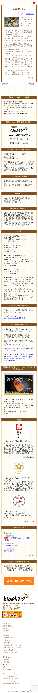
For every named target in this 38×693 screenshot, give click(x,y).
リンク (5, 667)
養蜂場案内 (7, 662)
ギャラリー (6, 664)
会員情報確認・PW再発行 (11, 683)
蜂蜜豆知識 (6, 635)
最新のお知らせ (7, 626)
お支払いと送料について (11, 676)
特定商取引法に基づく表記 (12, 678)
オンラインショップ (9, 674)
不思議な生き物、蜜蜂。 (11, 652)
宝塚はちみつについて (9, 657)
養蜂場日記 (30, 14)
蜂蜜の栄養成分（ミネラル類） (13, 647)
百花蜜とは (7, 640)
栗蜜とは (6, 642)
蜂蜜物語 (6, 659)
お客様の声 (6, 631)
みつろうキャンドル (9, 681)
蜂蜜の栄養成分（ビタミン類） (13, 645)
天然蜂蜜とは (8, 637)
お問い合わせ (7, 669)
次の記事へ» (32, 84)
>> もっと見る (28, 555)
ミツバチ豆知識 (8, 650)
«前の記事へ (5, 84)
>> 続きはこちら (28, 457)
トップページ (7, 623)
